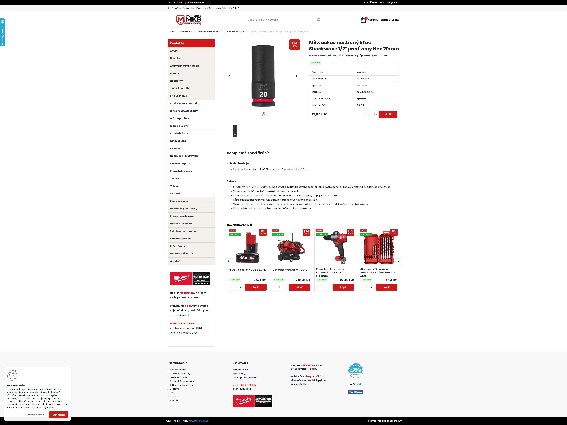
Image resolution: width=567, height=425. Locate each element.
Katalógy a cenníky (201, 8)
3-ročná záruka (180, 8)
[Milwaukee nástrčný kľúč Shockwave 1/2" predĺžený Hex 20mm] (263, 75)
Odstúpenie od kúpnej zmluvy (385, 420)
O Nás (173, 396)
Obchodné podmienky (182, 381)
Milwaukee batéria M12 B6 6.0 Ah (247, 269)
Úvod (172, 31)
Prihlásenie (372, 2)
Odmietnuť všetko (35, 414)
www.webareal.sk (199, 420)
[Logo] (188, 20)
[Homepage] (169, 8)
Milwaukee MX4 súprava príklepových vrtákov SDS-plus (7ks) (377, 272)
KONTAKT (234, 8)
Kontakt (174, 400)
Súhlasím (59, 414)
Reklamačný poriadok (181, 385)
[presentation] (230, 76)
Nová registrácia (391, 2)
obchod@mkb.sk (180, 315)
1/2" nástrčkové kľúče (235, 31)
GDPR (172, 392)
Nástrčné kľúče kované (209, 31)
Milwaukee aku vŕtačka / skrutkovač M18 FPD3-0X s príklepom (331, 272)
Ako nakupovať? (178, 377)
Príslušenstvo (186, 31)
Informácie (220, 8)
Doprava (174, 388)
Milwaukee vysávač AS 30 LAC (290, 269)
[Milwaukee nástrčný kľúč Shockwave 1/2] (235, 131)
